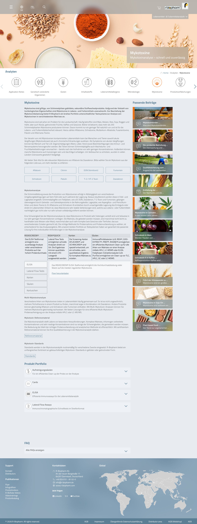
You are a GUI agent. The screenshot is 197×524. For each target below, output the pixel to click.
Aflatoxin (37, 170)
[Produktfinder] (32, 7)
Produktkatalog (12, 498)
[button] (194, 86)
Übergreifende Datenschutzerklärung (126, 521)
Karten (30, 277)
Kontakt (8, 470)
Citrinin (64, 170)
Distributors (10, 473)
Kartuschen (32, 290)
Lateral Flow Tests (35, 271)
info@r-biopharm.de (65, 482)
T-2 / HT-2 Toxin (91, 178)
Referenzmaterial (33, 336)
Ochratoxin (36, 178)
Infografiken (10, 487)
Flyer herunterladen (60, 273)
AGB (86, 521)
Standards (30, 356)
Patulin (64, 178)
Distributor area (155, 521)
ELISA (29, 264)
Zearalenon (118, 178)
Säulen (30, 284)
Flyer (7, 484)
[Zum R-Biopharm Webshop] (159, 8)
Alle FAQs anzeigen (35, 450)
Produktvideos (11, 490)
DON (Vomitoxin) (91, 170)
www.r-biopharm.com (65, 485)
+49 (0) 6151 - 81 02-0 (66, 479)
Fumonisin (118, 170)
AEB (190, 521)
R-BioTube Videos (12, 492)
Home (165, 72)
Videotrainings (11, 495)
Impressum (99, 521)
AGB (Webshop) (175, 521)
